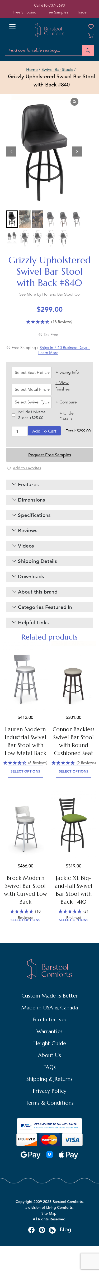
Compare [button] (68, 402)
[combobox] (31, 372)
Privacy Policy (49, 1091)
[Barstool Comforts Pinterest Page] (42, 1229)
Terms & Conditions (50, 1103)
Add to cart (44, 431)
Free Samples (56, 12)
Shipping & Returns (49, 1079)
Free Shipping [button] (24, 12)
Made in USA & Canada (49, 1007)
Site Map (48, 1213)
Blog (65, 1229)
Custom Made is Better (49, 995)
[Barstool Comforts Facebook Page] (31, 1229)
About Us (49, 1055)
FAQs (49, 1067)
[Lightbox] (74, 102)
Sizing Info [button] (69, 372)
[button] (77, 151)
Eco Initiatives (49, 1019)
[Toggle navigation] (12, 25)
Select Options (25, 771)
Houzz (52, 1230)
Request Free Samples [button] (49, 455)
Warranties (49, 1031)
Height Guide (49, 1043)
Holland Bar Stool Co (61, 294)
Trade (82, 12)
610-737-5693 (53, 5)
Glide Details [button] (66, 416)
